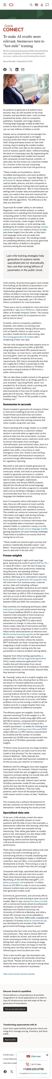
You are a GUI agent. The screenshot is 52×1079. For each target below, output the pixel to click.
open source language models (34, 528)
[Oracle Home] (11, 5)
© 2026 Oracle (8, 1055)
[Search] (31, 4)
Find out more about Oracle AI (15, 1009)
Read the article (10, 1040)
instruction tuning (11, 609)
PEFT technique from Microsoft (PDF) (30, 729)
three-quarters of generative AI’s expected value (25, 579)
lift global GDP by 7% (37, 563)
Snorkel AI (10, 180)
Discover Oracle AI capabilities (17, 991)
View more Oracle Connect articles (19, 974)
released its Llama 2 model (35, 901)
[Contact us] (47, 4)
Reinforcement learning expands (18, 634)
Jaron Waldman (27, 309)
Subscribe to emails (10, 1063)
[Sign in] (41, 4)
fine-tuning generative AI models (18, 336)
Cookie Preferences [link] (10, 1059)
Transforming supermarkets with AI (20, 1024)
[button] (4, 4)
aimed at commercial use (35, 920)
